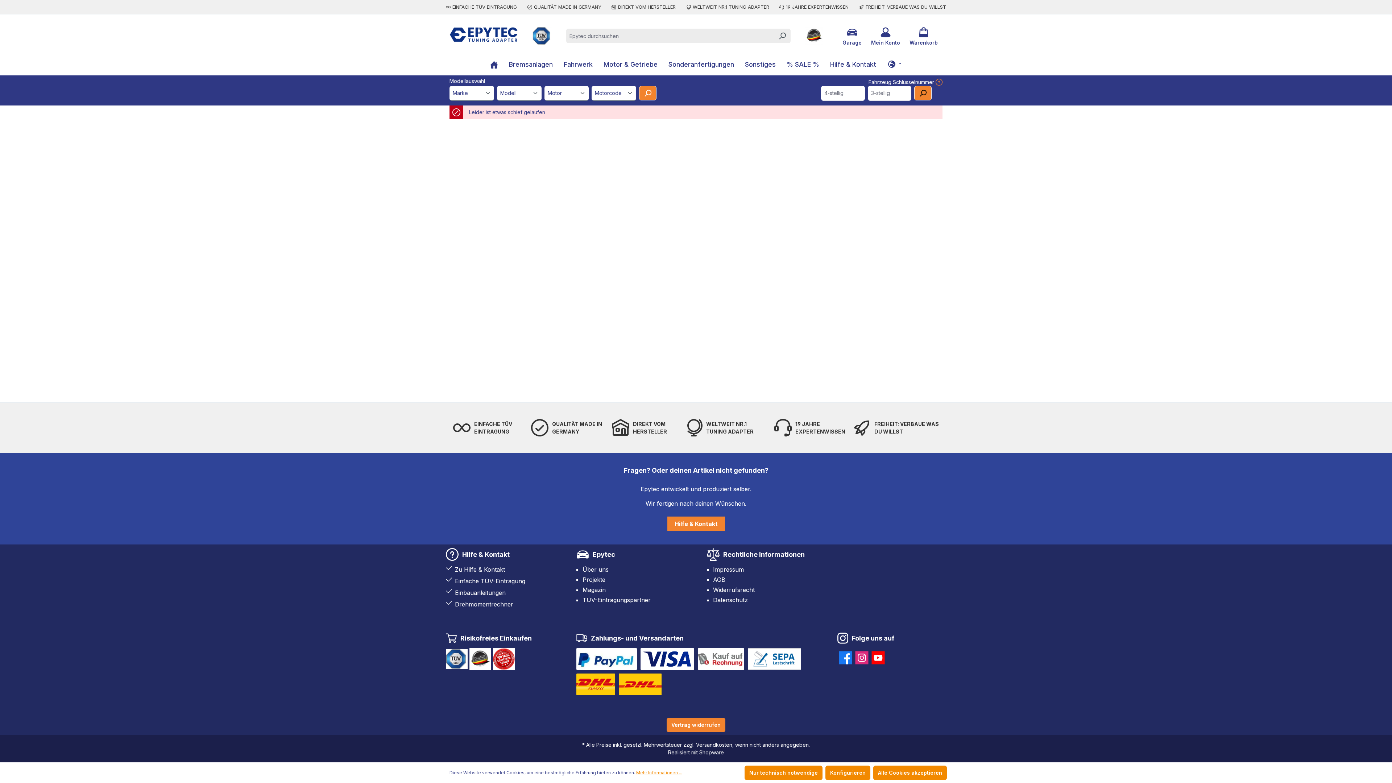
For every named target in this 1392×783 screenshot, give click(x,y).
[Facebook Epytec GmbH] (845, 656)
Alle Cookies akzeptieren (910, 773)
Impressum (728, 569)
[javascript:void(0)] (938, 82)
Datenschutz (730, 600)
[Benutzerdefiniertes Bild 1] (606, 659)
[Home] (494, 65)
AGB (719, 579)
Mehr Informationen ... (659, 772)
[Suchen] (782, 36)
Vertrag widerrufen (696, 725)
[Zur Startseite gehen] (484, 34)
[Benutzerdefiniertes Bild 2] (667, 659)
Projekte (594, 579)
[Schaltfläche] (894, 63)
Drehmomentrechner (484, 604)
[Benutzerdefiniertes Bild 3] (721, 659)
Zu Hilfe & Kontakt (480, 569)
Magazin (594, 589)
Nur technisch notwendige (783, 773)
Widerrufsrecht (734, 589)
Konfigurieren (848, 773)
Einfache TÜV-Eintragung (490, 581)
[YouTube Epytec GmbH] (878, 656)
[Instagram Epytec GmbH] (862, 656)
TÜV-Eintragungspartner (617, 600)
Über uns (596, 569)
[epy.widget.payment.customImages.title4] (774, 659)
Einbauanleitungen (480, 592)
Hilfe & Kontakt (696, 523)
